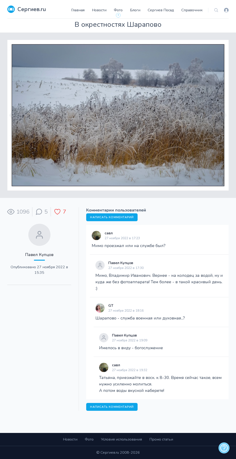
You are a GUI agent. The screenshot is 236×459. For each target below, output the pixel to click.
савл (109, 233)
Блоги (135, 10)
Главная (78, 10)
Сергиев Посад (161, 10)
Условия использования (121, 439)
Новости (99, 10)
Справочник (192, 10)
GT (110, 305)
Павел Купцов (39, 254)
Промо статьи (161, 439)
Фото (118, 10)
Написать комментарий (112, 217)
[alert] (224, 447)
